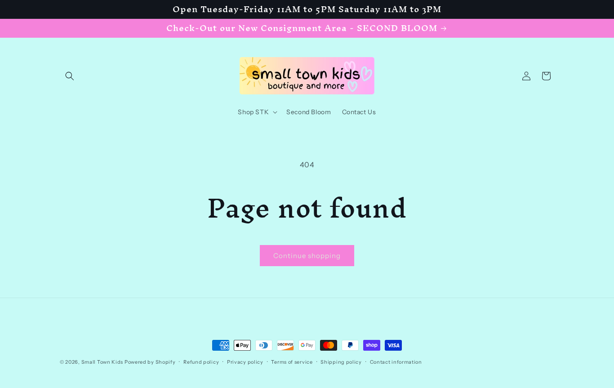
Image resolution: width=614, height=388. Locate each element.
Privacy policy (245, 362)
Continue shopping (307, 255)
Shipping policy (341, 362)
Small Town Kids (102, 362)
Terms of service (291, 362)
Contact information (396, 362)
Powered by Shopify (150, 362)
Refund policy (201, 362)
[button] (70, 76)
